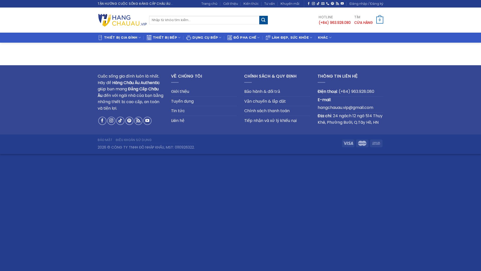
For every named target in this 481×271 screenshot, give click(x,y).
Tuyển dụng (182, 101)
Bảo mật (105, 140)
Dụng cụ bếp (205, 37)
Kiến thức (251, 4)
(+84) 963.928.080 (356, 91)
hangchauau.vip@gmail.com (345, 107)
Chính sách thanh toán (267, 111)
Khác (323, 37)
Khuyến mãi (290, 4)
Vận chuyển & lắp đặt (265, 101)
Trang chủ (209, 4)
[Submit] (263, 20)
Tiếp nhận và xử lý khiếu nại (270, 120)
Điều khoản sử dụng (134, 140)
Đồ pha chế (245, 37)
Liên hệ (177, 120)
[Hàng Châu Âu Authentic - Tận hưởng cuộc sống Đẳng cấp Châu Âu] (123, 20)
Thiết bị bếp (165, 37)
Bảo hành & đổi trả (262, 91)
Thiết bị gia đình (120, 37)
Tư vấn (269, 4)
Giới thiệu (230, 4)
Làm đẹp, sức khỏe (290, 37)
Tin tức (178, 111)
